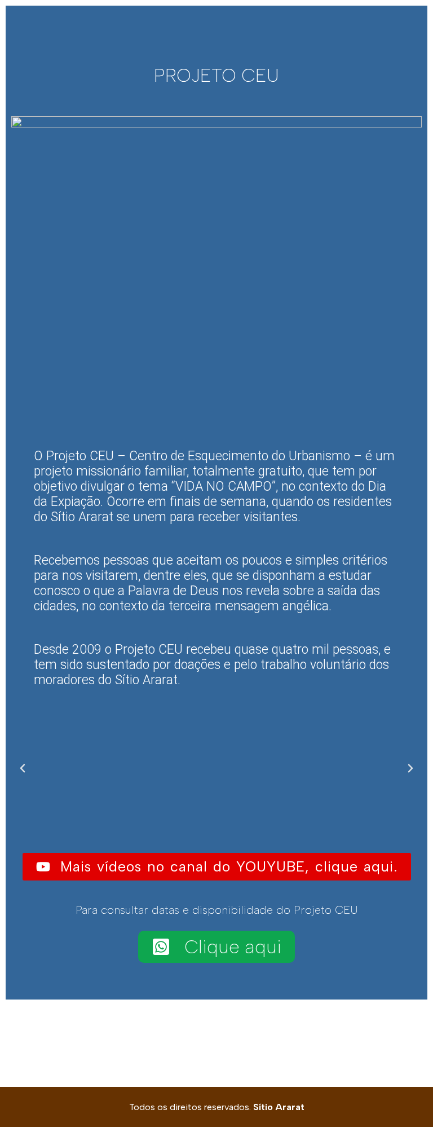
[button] (22, 768)
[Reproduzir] (216, 768)
